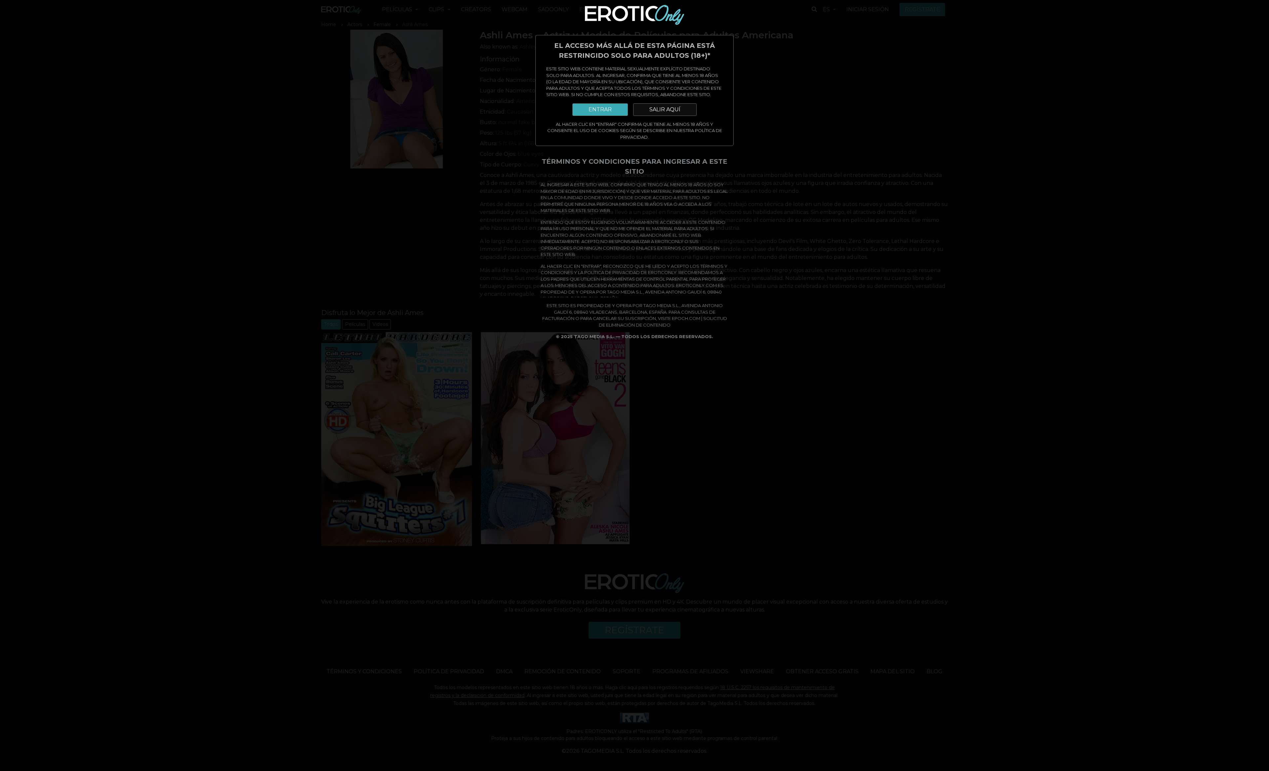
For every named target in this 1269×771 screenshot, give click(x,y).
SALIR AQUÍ (664, 109)
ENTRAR (600, 109)
